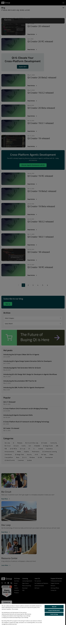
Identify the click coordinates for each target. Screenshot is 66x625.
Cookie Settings (54, 614)
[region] (32, 614)
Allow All (54, 606)
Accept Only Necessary (54, 610)
